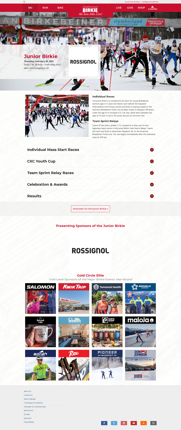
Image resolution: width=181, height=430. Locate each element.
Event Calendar (30, 399)
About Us (27, 391)
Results (34, 196)
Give (130, 7)
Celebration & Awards (47, 184)
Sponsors (27, 418)
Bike (60, 7)
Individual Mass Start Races (53, 149)
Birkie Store (28, 410)
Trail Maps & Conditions (150, 2)
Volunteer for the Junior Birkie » (90, 208)
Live (119, 7)
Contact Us (28, 395)
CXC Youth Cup (41, 161)
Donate (27, 414)
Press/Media (29, 422)
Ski (30, 7)
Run (45, 7)
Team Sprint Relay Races (50, 173)
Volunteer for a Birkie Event (35, 407)
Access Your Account (132, 2)
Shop (141, 7)
